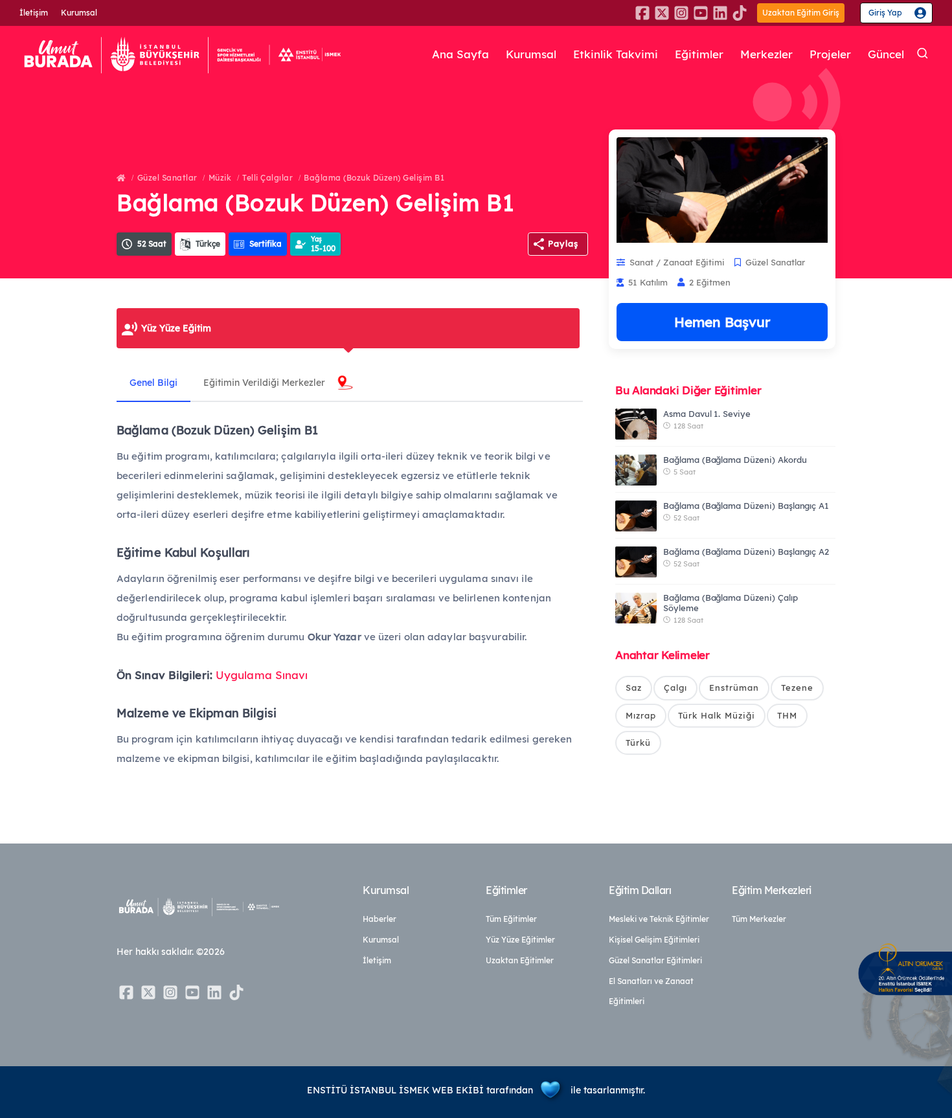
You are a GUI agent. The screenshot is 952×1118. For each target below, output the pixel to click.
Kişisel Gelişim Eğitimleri (654, 940)
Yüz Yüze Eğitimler (520, 940)
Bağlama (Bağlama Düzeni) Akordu (734, 459)
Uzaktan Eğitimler (520, 960)
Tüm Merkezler (759, 919)
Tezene (797, 687)
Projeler (830, 54)
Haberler (379, 919)
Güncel (886, 54)
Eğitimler (699, 54)
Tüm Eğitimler (511, 919)
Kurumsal (79, 12)
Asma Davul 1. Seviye (707, 413)
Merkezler (766, 54)
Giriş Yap (885, 12)
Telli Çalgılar (267, 178)
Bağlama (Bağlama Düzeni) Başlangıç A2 (746, 551)
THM (787, 715)
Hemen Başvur (722, 321)
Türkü (638, 742)
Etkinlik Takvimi (615, 54)
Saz (634, 687)
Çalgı (675, 687)
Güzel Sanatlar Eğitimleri (655, 960)
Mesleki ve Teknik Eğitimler (659, 919)
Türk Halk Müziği (716, 715)
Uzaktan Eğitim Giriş (800, 12)
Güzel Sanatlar (167, 178)
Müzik (220, 178)
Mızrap (641, 715)
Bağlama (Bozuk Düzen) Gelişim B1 (374, 178)
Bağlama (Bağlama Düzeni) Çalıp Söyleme (730, 602)
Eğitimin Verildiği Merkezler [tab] (264, 382)
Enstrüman (734, 687)
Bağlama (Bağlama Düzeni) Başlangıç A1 (746, 505)
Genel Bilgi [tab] (153, 382)
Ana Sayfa (460, 54)
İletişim (33, 12)
